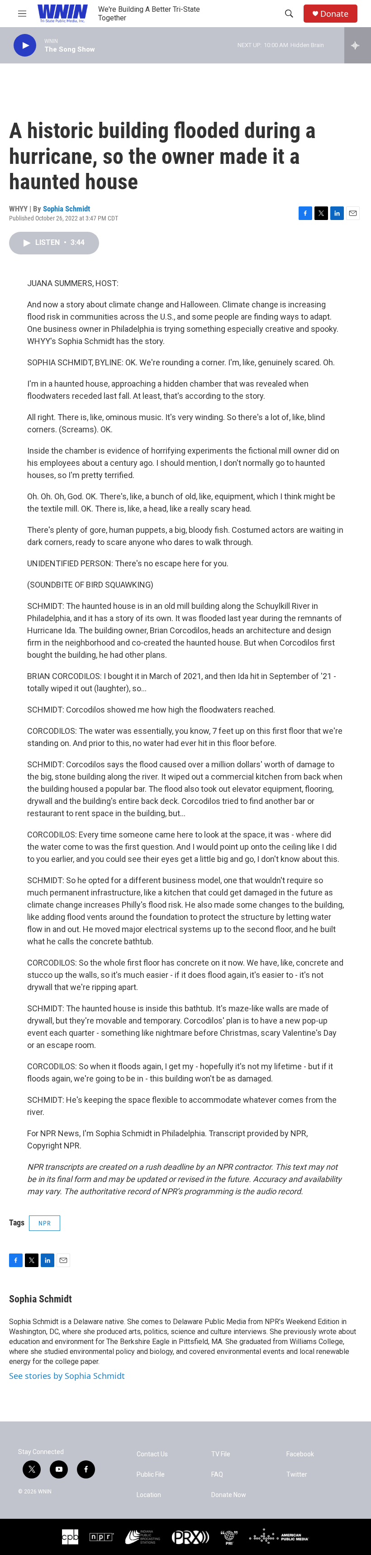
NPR (44, 1223)
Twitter (296, 1474)
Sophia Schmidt (66, 208)
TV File (220, 1454)
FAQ (217, 1474)
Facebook (300, 1454)
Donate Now (228, 1495)
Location (149, 1495)
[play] (25, 45)
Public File (151, 1474)
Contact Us (152, 1454)
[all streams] (357, 45)
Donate (334, 14)
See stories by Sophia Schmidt (67, 1375)
